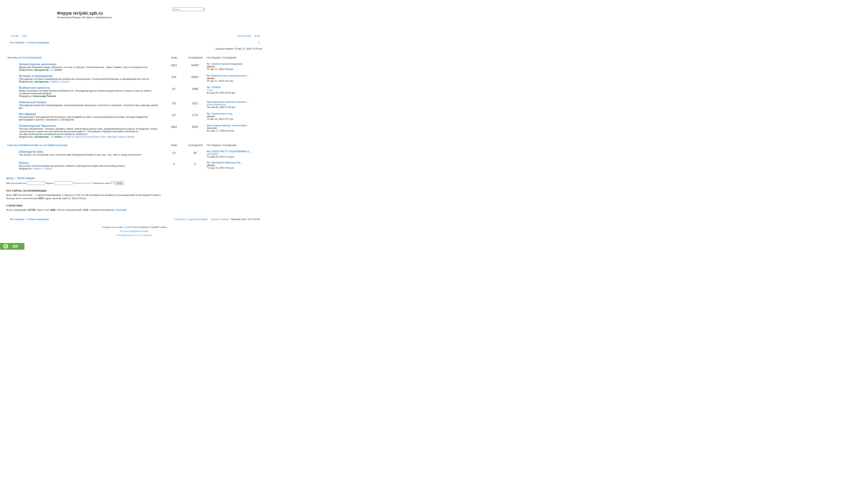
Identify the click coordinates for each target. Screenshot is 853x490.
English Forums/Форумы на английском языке (37, 145)
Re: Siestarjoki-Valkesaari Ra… (224, 162)
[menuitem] (23, 35)
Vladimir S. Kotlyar (60, 81)
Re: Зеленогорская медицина (225, 63)
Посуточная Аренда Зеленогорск (227, 125)
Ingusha (122, 136)
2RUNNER (213, 154)
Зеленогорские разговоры (37, 64)
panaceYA (80, 136)
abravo (211, 66)
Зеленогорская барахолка (37, 125)
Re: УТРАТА (214, 87)
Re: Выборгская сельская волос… (228, 75)
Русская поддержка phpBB (134, 231)
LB (51, 69)
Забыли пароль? (82, 183)
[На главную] (32, 18)
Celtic (103, 136)
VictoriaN (121, 210)
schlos (58, 69)
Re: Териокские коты (219, 113)
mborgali (111, 136)
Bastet (131, 136)
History (24, 163)
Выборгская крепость (34, 87)
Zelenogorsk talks (31, 151)
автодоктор (41, 69)
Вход (9, 178)
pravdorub (92, 136)
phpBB (126, 227)
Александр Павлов (44, 96)
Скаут (210, 90)
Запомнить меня (102, 183)
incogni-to (68, 136)
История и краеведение (36, 76)
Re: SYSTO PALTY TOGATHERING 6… (229, 151)
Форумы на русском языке (24, 57)
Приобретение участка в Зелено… (228, 101)
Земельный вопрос (33, 102)
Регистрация (26, 178)
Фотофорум (27, 114)
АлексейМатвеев (216, 104)
